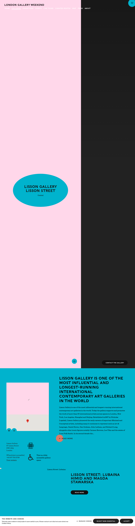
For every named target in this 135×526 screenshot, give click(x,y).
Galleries (16, 8)
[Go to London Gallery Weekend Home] (24, 5)
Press (80, 8)
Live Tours (48, 8)
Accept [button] (126, 521)
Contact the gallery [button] (115, 362)
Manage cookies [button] (85, 521)
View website (11, 460)
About (88, 8)
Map (74, 8)
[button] (27, 421)
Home (7, 8)
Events (38, 8)
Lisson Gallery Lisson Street (40, 188)
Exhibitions (28, 8)
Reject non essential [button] (106, 521)
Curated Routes (62, 8)
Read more (67, 438)
